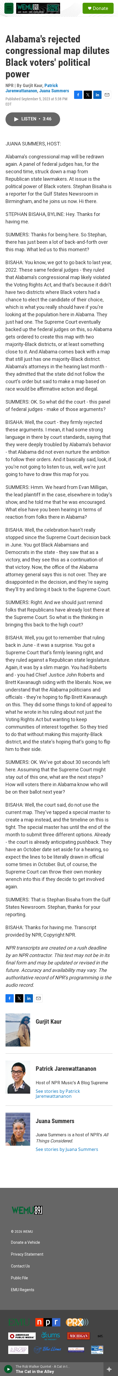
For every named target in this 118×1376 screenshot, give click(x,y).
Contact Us (20, 1266)
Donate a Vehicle (25, 1242)
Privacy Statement (27, 1254)
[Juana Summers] (17, 1129)
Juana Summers (54, 90)
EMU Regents (22, 1290)
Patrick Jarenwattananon (31, 88)
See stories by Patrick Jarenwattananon (58, 1093)
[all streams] (110, 1369)
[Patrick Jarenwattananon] (17, 1077)
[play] (8, 1369)
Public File (19, 1278)
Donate (100, 8)
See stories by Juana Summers (67, 1149)
